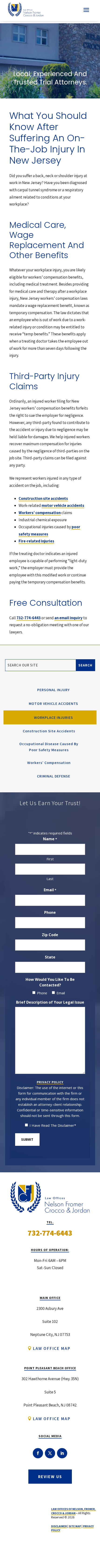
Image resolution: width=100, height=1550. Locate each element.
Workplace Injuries (53, 717)
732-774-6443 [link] (29, 617)
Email (50, 889)
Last (50, 878)
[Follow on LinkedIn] (62, 1453)
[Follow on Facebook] (38, 1453)
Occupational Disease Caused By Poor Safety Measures (48, 746)
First (50, 859)
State (50, 957)
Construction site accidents (43, 498)
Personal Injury (53, 689)
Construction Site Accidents (49, 731)
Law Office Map (51, 1348)
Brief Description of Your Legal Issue (50, 1002)
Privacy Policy (50, 1082)
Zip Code (50, 934)
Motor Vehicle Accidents (53, 703)
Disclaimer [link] (59, 1526)
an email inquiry (68, 617)
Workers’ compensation (40, 512)
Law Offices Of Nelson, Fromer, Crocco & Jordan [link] (73, 1511)
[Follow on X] (50, 1453)
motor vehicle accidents (63, 505)
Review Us (50, 1476)
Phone (50, 912)
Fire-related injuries (36, 541)
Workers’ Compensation (49, 762)
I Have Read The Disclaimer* (53, 1125)
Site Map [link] (75, 1526)
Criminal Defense (53, 776)
